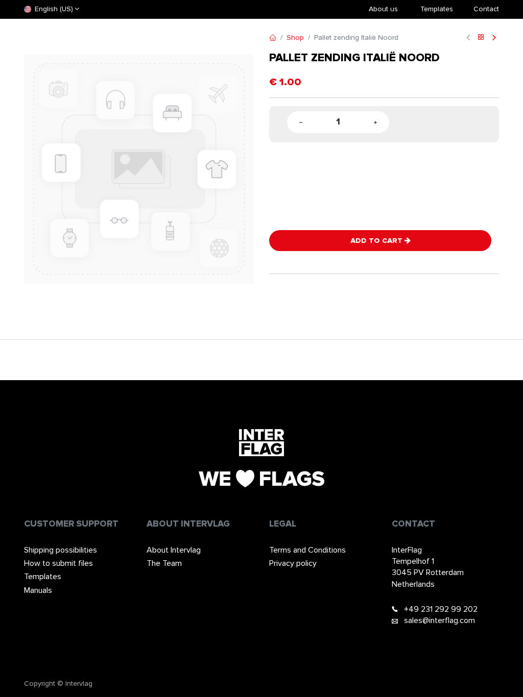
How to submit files (58, 563)
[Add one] (375, 122)
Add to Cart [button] (377, 240)
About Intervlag (174, 550)
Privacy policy (293, 563)
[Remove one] (301, 122)
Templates (42, 576)
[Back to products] (481, 38)
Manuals (38, 590)
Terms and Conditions (307, 550)
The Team (164, 563)
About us (383, 9)
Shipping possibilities (60, 550)
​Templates (436, 9)
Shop (295, 37)
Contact (486, 9)
